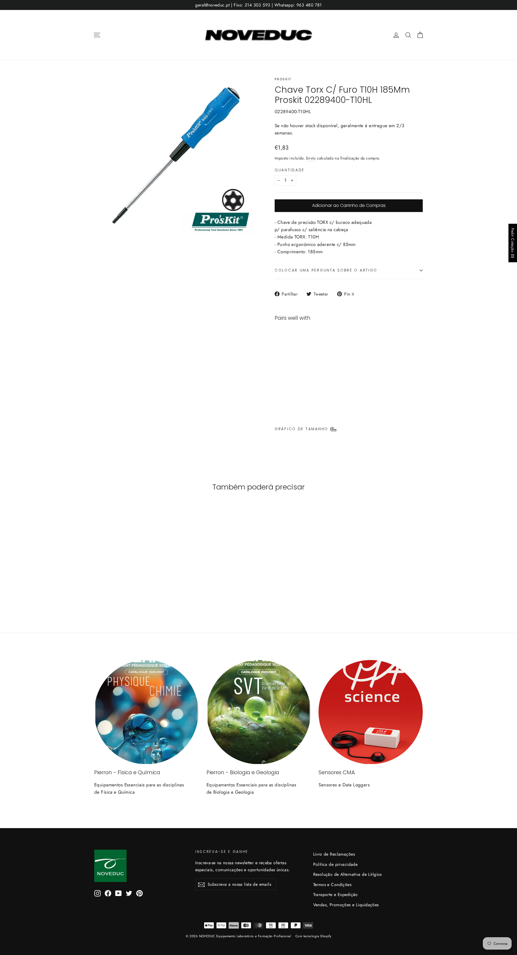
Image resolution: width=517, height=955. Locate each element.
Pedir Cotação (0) (512, 243)
